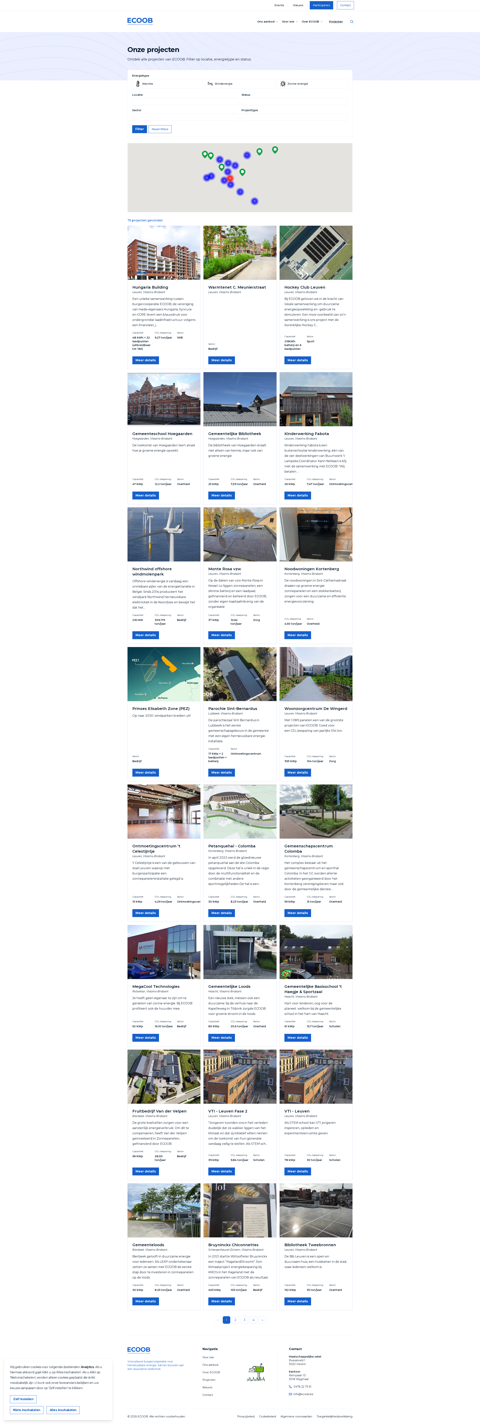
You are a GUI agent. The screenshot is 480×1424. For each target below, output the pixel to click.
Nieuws (298, 5)
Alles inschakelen (63, 1410)
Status (246, 95)
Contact (345, 5)
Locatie (137, 95)
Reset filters (160, 129)
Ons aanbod (265, 21)
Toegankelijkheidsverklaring (334, 1416)
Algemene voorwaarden (296, 1416)
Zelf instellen (23, 1399)
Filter (139, 129)
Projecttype (250, 110)
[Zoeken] (351, 21)
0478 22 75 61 (302, 1386)
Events (279, 5)
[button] (211, 156)
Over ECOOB (310, 21)
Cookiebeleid (267, 1416)
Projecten (336, 21)
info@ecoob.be (303, 1394)
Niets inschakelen (26, 1410)
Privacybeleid (246, 1416)
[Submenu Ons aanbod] (277, 21)
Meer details (146, 360)
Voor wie (288, 21)
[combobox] (185, 102)
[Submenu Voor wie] (297, 21)
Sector (136, 110)
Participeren (321, 5)
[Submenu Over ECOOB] (321, 21)
